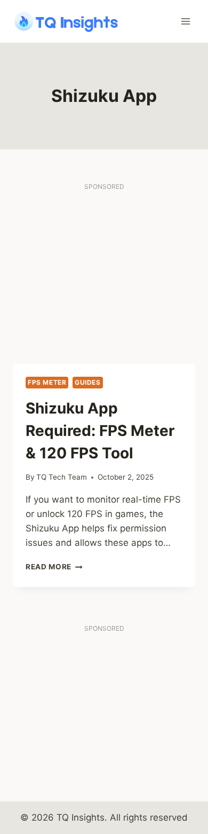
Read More (54, 566)
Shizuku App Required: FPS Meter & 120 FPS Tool (100, 430)
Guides (88, 382)
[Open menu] (185, 21)
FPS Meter (47, 382)
